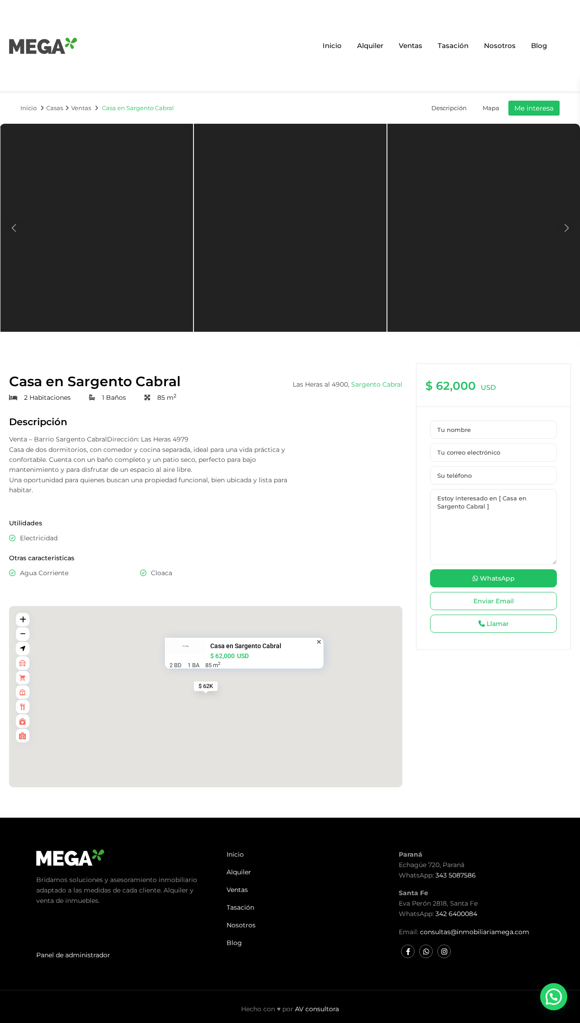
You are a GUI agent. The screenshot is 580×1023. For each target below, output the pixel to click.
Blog (539, 45)
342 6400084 (456, 914)
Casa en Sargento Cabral (245, 646)
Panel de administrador (73, 955)
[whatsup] (426, 951)
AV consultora (317, 1009)
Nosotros (500, 45)
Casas (54, 108)
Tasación (453, 45)
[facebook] (408, 951)
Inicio (332, 45)
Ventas (410, 45)
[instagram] (444, 951)
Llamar (497, 624)
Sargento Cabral (376, 384)
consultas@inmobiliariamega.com (474, 932)
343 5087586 (455, 875)
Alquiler (370, 45)
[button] (553, 996)
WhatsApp (496, 578)
